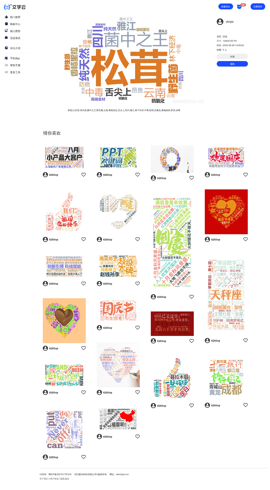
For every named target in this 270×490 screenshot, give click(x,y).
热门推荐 (15, 17)
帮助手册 (15, 65)
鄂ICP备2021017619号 (60, 474)
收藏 (232, 56)
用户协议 (54, 478)
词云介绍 (15, 48)
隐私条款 (64, 478)
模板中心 (15, 24)
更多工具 (15, 72)
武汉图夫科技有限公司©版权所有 (90, 474)
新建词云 (225, 6)
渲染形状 (15, 38)
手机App (15, 58)
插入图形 (15, 31)
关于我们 (43, 478)
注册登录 (257, 6)
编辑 (232, 63)
